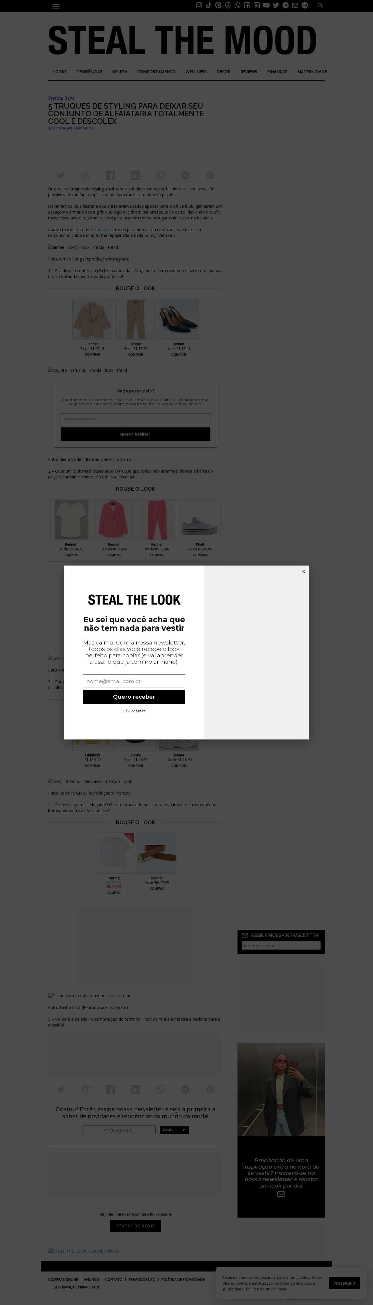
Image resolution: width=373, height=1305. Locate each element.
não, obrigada (134, 710)
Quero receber (134, 696)
